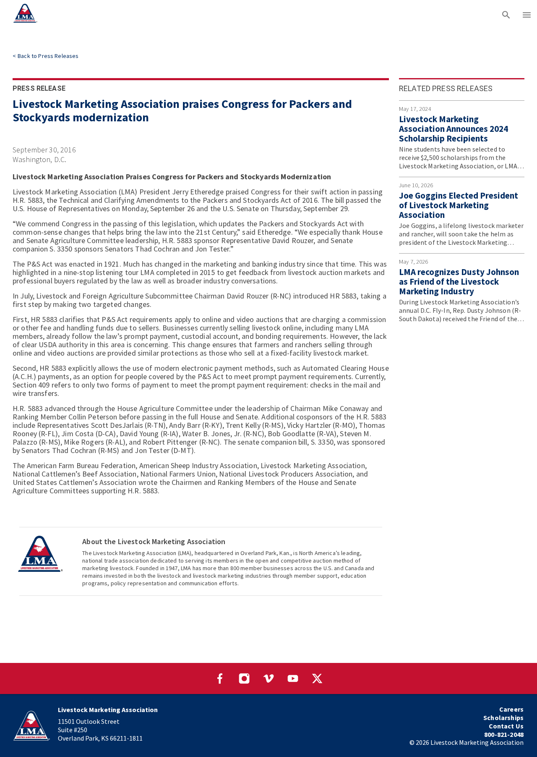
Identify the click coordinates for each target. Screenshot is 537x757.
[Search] (506, 14)
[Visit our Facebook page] (220, 678)
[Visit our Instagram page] (244, 678)
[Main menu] (526, 14)
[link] (45, 56)
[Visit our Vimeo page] (268, 678)
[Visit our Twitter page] (317, 678)
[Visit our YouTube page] (293, 678)
